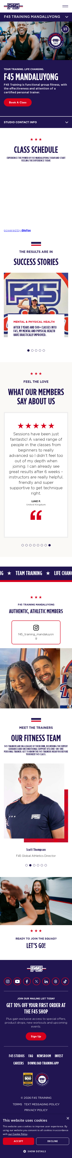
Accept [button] (18, 1141)
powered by (17, 230)
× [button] (67, 1118)
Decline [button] (52, 1141)
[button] (36, 1151)
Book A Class (17, 102)
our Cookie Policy (17, 1134)
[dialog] (36, 1136)
